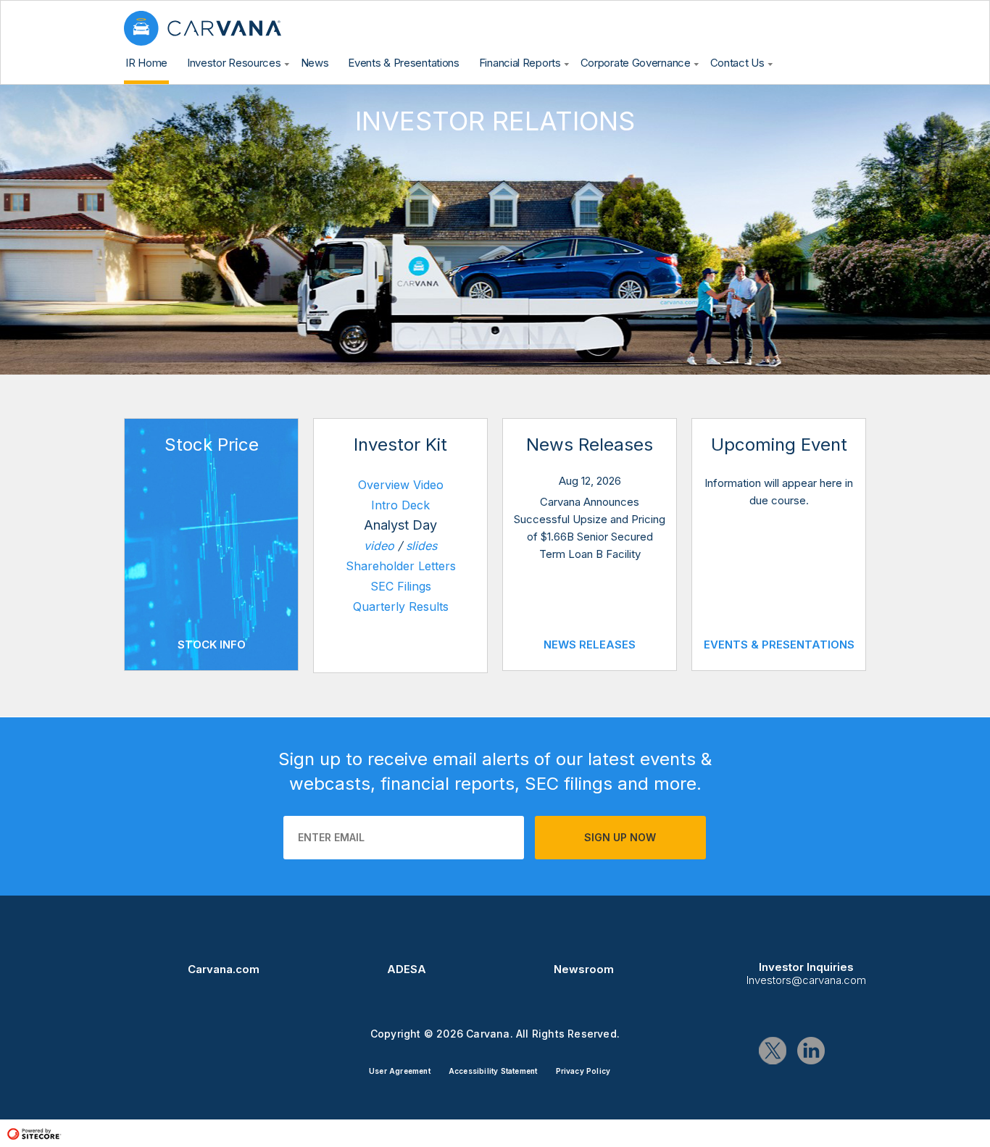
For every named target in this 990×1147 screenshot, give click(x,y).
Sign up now (620, 837)
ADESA (406, 969)
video (379, 545)
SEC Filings (400, 586)
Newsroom (584, 969)
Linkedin (811, 1050)
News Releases (590, 644)
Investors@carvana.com (806, 980)
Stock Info (212, 644)
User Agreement (399, 1071)
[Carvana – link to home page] (202, 28)
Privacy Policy (583, 1071)
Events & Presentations (779, 644)
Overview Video (401, 484)
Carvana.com (223, 969)
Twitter (772, 1050)
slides (421, 545)
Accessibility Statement (493, 1071)
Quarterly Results (401, 606)
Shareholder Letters (401, 566)
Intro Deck (400, 505)
